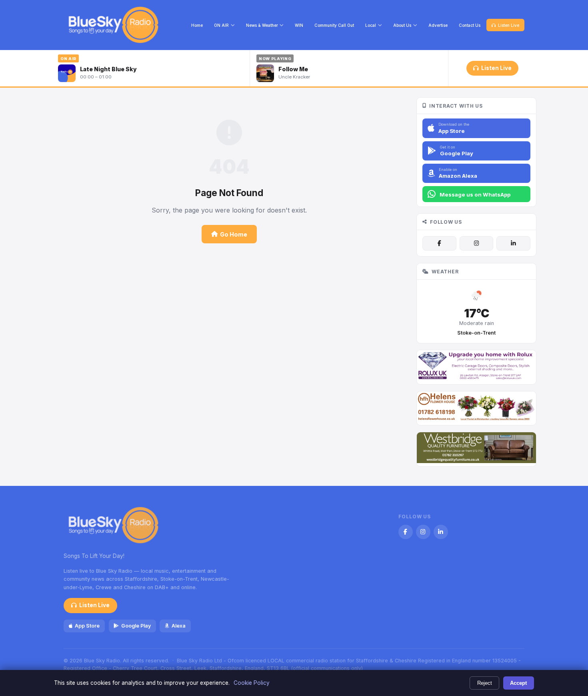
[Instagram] (476, 243)
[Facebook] (439, 243)
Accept (518, 683)
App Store (87, 626)
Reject (484, 683)
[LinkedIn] (513, 243)
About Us (402, 25)
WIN (299, 25)
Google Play (136, 626)
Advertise (438, 25)
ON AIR (221, 25)
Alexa (179, 626)
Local (370, 25)
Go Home (233, 234)
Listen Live (508, 25)
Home (197, 25)
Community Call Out (334, 25)
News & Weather (262, 25)
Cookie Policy (252, 683)
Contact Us (469, 25)
